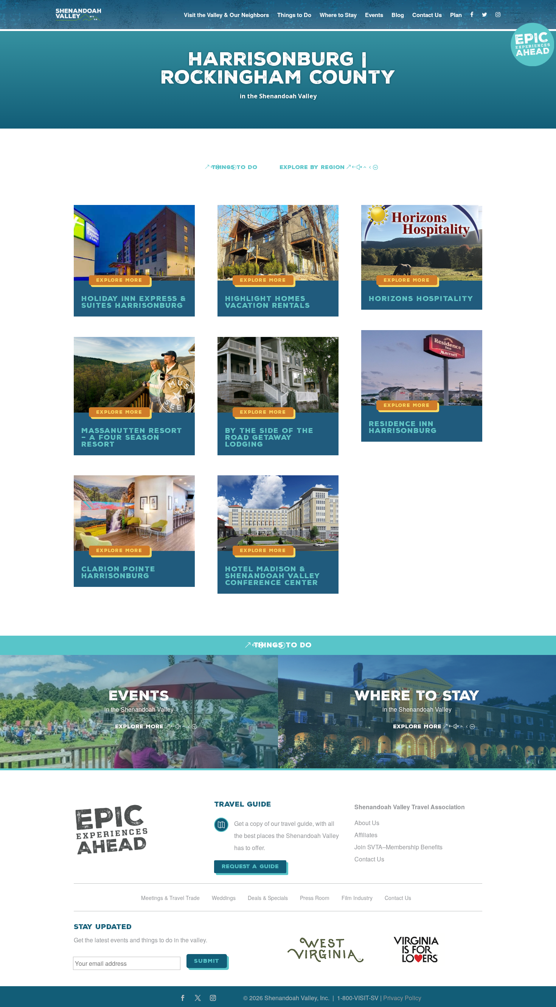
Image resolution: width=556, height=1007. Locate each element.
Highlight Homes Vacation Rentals (267, 302)
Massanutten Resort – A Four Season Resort (131, 437)
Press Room (314, 898)
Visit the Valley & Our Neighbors (226, 15)
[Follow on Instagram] (213, 998)
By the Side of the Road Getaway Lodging (269, 437)
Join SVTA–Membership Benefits (398, 847)
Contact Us (427, 15)
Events (374, 15)
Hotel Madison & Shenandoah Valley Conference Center (272, 575)
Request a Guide (250, 866)
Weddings (224, 898)
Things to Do (294, 15)
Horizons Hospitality (421, 298)
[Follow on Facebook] (183, 998)
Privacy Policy (402, 997)
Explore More (139, 726)
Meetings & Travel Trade (170, 898)
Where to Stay (338, 15)
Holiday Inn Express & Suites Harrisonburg (133, 302)
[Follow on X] (198, 998)
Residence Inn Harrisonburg (403, 427)
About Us (366, 822)
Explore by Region (312, 167)
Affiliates (365, 834)
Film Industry (357, 898)
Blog (397, 15)
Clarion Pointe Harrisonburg (118, 572)
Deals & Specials (268, 898)
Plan (456, 15)
